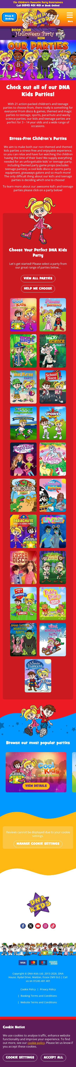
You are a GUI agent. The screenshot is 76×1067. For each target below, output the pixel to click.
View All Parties (38, 279)
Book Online (52, 5)
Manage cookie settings (38, 844)
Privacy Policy (48, 989)
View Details (36, 786)
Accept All (53, 1058)
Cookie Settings (20, 1058)
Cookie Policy (28, 989)
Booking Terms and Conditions (39, 995)
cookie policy (36, 1043)
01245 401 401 (31, 6)
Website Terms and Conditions (39, 1002)
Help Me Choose (38, 289)
